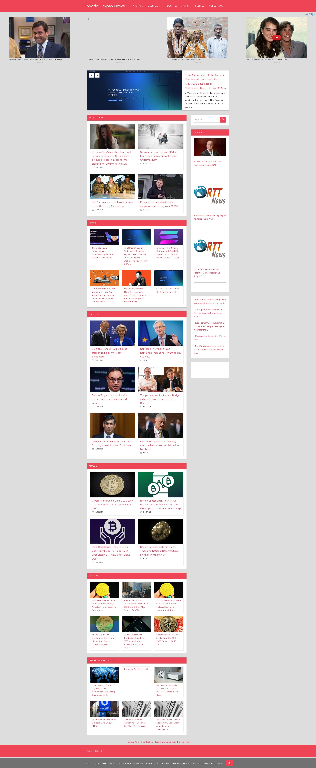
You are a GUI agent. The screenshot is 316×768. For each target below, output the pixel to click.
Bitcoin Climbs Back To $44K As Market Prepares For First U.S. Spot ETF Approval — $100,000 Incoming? (160, 518)
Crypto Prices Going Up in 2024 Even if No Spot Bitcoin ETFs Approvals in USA (112, 518)
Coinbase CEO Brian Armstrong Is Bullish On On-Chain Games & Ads (135, 736)
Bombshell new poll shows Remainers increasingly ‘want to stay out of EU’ (160, 366)
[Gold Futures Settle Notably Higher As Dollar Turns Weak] (210, 192)
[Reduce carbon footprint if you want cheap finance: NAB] (210, 152)
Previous (91, 75)
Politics (199, 6)
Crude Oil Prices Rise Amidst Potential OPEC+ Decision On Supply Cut (207, 286)
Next (97, 75)
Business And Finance (101, 673)
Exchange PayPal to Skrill (136, 682)
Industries (171, 6)
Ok (229, 763)
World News (215, 6)
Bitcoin (93, 479)
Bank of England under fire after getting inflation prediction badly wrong (110, 412)
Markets (186, 6)
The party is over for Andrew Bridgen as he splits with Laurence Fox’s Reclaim (160, 412)
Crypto (137, 6)
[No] (313, 763)
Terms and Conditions (165, 755)
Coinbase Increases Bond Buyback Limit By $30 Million (104, 736)
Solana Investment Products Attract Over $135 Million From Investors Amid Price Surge (134, 654)
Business (153, 6)
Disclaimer (183, 755)
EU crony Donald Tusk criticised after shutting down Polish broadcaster (109, 366)
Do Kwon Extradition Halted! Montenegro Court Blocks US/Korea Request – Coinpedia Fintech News (135, 308)
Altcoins (93, 588)
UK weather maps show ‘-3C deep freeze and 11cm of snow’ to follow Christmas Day (223, 79)
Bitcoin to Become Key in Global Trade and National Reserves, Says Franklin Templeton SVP (159, 564)
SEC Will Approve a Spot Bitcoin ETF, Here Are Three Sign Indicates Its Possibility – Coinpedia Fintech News (103, 308)
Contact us (147, 755)
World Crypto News (106, 6)
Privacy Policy (133, 755)
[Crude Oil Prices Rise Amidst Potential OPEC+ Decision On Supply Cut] (210, 246)
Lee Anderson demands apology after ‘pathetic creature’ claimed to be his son (159, 458)
